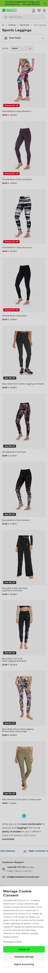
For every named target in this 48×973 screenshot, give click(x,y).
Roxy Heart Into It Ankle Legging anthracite (23, 384)
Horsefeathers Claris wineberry (17, 179)
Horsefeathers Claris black (14, 315)
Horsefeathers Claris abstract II (16, 111)
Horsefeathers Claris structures (17, 247)
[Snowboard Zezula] (9, 10)
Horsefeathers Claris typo (14, 452)
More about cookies (12, 942)
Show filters (15, 38)
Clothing (11, 25)
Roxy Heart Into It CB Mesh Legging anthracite (14, 659)
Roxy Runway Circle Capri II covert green (21, 799)
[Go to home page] (3, 25)
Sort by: (5, 48)
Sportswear (24, 25)
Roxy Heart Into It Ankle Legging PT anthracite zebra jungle (18, 730)
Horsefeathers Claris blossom (16, 520)
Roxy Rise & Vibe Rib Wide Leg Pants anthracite (15, 589)
